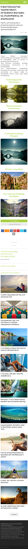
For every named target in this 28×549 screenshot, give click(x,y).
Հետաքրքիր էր (14, 221)
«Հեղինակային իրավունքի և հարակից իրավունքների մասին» (12, 527)
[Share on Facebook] (2, 230)
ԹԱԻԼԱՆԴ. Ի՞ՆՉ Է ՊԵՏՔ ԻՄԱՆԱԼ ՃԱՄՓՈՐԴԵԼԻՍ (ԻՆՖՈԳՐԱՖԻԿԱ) (13, 400)
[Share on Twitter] (21, 230)
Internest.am (4, 523)
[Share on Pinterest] (18, 230)
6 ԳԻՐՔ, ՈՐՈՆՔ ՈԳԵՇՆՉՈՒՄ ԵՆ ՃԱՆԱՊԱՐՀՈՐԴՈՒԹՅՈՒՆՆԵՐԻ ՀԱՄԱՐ (12, 455)
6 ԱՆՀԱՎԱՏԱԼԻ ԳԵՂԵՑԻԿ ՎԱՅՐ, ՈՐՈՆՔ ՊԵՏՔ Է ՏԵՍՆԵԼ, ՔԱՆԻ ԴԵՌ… (13, 427)
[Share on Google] (14, 230)
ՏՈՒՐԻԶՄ (14, 245)
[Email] (13, 234)
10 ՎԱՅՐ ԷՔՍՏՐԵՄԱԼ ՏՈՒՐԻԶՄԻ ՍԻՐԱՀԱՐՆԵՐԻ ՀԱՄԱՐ (13, 507)
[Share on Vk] (11, 230)
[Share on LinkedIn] (25, 230)
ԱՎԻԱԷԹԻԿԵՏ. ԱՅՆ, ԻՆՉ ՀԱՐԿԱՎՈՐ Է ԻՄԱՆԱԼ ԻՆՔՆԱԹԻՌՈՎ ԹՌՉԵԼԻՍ (10, 323)
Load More (14, 514)
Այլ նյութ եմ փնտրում (14, 224)
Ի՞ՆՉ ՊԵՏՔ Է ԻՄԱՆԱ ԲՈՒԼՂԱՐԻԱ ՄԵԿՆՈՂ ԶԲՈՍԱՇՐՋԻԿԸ (13, 349)
